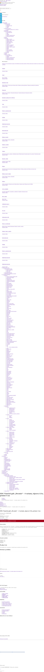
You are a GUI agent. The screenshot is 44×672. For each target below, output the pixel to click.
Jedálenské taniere (16, 153)
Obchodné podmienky (6, 601)
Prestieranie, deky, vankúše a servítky (15, 477)
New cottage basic (9, 360)
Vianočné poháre (12, 485)
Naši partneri (4, 613)
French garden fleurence (10, 333)
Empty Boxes (8, 327)
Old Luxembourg (9, 367)
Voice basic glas (9, 398)
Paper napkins (8, 371)
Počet (1, 517)
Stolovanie (32, 63)
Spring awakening (9, 384)
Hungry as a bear (9, 340)
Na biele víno (11, 420)
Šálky (10, 161)
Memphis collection (9, 353)
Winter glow (8, 403)
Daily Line (8, 322)
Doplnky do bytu (5, 63)
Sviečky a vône (11, 478)
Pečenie (28, 63)
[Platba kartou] (6, 652)
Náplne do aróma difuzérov (22, 85)
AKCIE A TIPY (5, 471)
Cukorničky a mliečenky (13, 440)
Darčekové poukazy (11, 63)
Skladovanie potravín (10, 36)
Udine (7, 392)
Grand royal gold (9, 337)
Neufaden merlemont (10, 359)
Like (7, 346)
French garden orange (10, 334)
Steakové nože (21, 184)
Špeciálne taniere (37, 153)
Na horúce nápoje (12, 424)
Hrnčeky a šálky (9, 41)
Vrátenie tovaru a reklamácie (7, 603)
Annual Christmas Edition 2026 (11, 276)
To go (7, 390)
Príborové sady (11, 184)
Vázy (6, 92)
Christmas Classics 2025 (10, 289)
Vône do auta (10, 85)
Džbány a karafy (9, 39)
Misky (3, 199)
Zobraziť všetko (5, 71)
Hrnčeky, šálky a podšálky (13, 488)
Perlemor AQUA (9, 286)
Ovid (7, 370)
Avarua (7, 309)
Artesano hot (8, 306)
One (7, 368)
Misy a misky (4, 196)
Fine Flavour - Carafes (10, 329)
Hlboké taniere (21, 153)
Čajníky (3, 139)
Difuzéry (6, 85)
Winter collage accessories (10, 402)
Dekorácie (8, 24)
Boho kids (8, 313)
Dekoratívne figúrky (28, 92)
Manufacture (8, 350)
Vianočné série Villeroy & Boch (11, 482)
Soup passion (8, 383)
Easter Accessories (9, 325)
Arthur (7, 307)
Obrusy (6, 226)
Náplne (3, 85)
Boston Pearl (8, 278)
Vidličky (31, 184)
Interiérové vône (9, 25)
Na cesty (3, 210)
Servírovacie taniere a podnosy (7, 153)
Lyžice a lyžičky (12, 436)
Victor (7, 394)
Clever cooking (9, 318)
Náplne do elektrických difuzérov (33, 85)
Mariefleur (8, 351)
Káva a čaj (8, 271)
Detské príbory (16, 184)
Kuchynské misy (9, 32)
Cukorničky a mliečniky (14, 191)
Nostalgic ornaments (9, 365)
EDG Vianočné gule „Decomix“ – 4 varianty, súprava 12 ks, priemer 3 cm (11, 571)
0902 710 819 (8, 0)
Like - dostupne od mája (13, 347)
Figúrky (3, 92)
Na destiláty (11, 426)
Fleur (7, 330)
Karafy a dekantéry (11, 139)
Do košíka (2, 519)
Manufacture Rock (9, 285)
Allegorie (8, 300)
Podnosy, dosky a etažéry (10, 46)
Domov (3, 498)
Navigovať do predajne (4, 638)
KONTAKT (4, 472)
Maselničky (8, 191)
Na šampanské (11, 422)
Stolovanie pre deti (9, 50)
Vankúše (5, 77)
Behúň (9, 226)
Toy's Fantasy (8, 293)
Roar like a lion (9, 378)
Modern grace (8, 356)
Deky (3, 77)
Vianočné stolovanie (9, 483)
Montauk (7, 357)
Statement (8, 386)
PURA (7, 288)
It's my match (8, 294)
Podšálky (3, 161)
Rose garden (8, 379)
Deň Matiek (17, 63)
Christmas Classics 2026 (10, 280)
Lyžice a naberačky (5, 184)
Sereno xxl (8, 382)
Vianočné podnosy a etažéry (14, 484)
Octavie (7, 366)
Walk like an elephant (10, 399)
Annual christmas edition (10, 304)
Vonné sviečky (15, 85)
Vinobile (7, 396)
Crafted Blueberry (9, 321)
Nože (7, 33)
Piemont (7, 375)
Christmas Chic (9, 279)
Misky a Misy (8, 448)
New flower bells (9, 361)
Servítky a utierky (20, 226)
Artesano (7, 305)
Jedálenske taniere (12, 407)
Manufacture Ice (9, 284)
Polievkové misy (25, 191)
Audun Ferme (8, 308)
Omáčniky (20, 191)
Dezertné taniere (27, 153)
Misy (5, 199)
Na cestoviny (32, 153)
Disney (7, 282)
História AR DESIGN (6, 609)
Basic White (8, 310)
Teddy (7, 388)
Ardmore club (8, 299)
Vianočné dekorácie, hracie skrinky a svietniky (17, 479)
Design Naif (8, 323)
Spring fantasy (8, 385)
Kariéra (3, 612)
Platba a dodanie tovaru (6, 602)
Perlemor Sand (8, 287)
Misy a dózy (8, 270)
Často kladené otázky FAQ (6, 605)
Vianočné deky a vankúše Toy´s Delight (16, 481)
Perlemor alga (8, 373)
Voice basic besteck (9, 397)
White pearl (8, 400)
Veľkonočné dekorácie (14, 92)
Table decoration (9, 387)
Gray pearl (8, 338)
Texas (7, 389)
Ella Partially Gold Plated (10, 326)
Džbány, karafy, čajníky (10, 40)
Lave (7, 345)
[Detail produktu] (0, 568)
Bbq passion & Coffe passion (11, 311)
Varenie (39, 63)
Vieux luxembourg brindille (11, 395)
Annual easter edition (10, 303)
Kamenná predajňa (3, 4)
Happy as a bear (9, 339)
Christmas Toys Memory (10, 281)
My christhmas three (9, 358)
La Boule (8, 297)
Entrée (7, 328)
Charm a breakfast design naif (11, 341)
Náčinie (7, 34)
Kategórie (1, 502)
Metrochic (8, 354)
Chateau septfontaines (10, 342)
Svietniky (8, 92)
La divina (8, 344)
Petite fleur (8, 374)
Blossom (7, 314)
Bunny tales (8, 316)
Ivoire (7, 290)
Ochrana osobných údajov (6, 604)
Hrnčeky (6, 161)
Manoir (7, 349)
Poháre (7, 47)
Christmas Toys (9, 296)
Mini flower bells (9, 355)
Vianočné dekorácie (21, 92)
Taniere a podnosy (9, 269)
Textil (7, 27)
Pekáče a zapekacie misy (10, 35)
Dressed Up (8, 324)
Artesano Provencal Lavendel (11, 295)
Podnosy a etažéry (9, 45)
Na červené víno (12, 421)
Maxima (7, 352)
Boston (7, 315)
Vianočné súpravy (12, 486)
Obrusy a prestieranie (10, 44)
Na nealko (11, 423)
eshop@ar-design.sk (3, 1)
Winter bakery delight (10, 401)
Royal (7, 380)
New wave (8, 363)
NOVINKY (4, 470)
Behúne (3, 226)
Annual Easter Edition (10, 277)
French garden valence (10, 335)
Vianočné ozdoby (12, 480)
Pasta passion (8, 372)
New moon (8, 362)
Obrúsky (15, 226)
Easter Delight (8, 283)
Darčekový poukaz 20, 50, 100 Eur (12, 29)
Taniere (7, 51)
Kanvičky (3, 191)
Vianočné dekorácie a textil (11, 476)
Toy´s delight (8, 391)
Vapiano (7, 393)
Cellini (7, 317)
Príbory (7, 48)
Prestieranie (12, 226)
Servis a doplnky (9, 49)
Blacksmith (8, 312)
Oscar (7, 369)
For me (7, 332)
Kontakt (3, 611)
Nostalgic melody (9, 364)
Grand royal (8, 336)
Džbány (6, 139)
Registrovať (5, 16)
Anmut (7, 302)
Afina (7, 298)
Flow (7, 331)
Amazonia (8, 301)
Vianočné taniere (12, 487)
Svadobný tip (36, 63)
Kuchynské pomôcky (23, 63)
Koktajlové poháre (12, 425)
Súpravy (10, 412)
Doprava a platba (3, 5)
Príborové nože (27, 184)
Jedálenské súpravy (5, 204)
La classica (8, 343)
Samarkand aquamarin (10, 381)
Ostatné (7, 26)
